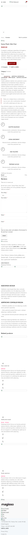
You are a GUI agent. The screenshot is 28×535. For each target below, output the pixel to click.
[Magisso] (7, 504)
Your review (4, 198)
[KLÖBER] (3, 510)
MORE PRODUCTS (5, 263)
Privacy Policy (4, 531)
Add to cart (12, 63)
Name (3, 215)
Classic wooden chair (5, 365)
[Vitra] (3, 499)
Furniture (8, 37)
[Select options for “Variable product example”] (3, 438)
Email (3, 221)
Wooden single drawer (5, 473)
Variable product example (6, 419)
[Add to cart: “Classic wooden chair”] (3, 384)
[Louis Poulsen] (5, 508)
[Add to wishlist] (3, 381)
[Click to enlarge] (3, 32)
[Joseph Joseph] (5, 512)
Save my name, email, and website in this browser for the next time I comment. (14, 231)
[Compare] (3, 363)
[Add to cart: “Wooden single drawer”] (3, 491)
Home (2, 37)
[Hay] (2, 514)
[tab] (7, 76)
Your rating (4, 192)
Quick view (3, 388)
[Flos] (2, 516)
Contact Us (3, 534)
